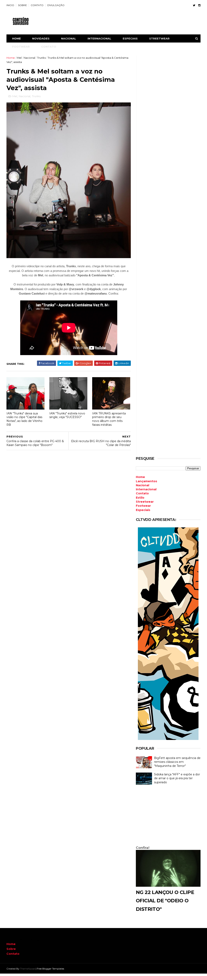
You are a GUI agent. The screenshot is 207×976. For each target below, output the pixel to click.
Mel (19, 57)
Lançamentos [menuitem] (146, 481)
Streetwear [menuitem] (145, 501)
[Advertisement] (168, 816)
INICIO (10, 5)
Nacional (29, 57)
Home (16, 38)
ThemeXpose (27, 968)
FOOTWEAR (21, 46)
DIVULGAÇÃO (55, 5)
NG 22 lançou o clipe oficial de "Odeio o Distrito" (165, 900)
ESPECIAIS (130, 38)
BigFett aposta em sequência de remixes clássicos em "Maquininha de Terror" (177, 762)
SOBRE (22, 5)
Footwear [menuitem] (143, 506)
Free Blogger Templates (50, 968)
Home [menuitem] (140, 477)
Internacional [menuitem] (146, 489)
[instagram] (199, 5)
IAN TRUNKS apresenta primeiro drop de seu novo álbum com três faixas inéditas (109, 419)
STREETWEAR (159, 38)
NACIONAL (68, 38)
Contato (12, 954)
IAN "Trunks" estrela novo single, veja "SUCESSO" (67, 415)
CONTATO (37, 5)
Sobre (11, 949)
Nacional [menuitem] (142, 485)
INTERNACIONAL (99, 38)
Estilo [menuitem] (140, 497)
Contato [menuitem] (142, 493)
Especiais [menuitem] (143, 510)
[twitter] (194, 5)
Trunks (41, 57)
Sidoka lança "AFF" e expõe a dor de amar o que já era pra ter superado (177, 778)
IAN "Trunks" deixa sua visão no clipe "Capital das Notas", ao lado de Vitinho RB (24, 419)
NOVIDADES (41, 38)
